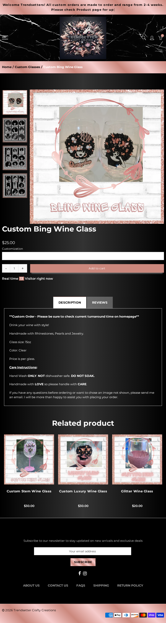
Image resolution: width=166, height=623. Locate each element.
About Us (31, 585)
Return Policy (130, 585)
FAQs (80, 585)
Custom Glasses (27, 67)
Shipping (101, 585)
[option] (97, 157)
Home (7, 67)
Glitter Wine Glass (137, 491)
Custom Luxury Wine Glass (83, 491)
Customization (12, 249)
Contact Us (58, 585)
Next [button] (153, 156)
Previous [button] (40, 156)
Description (70, 302)
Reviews (99, 302)
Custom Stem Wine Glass (29, 491)
